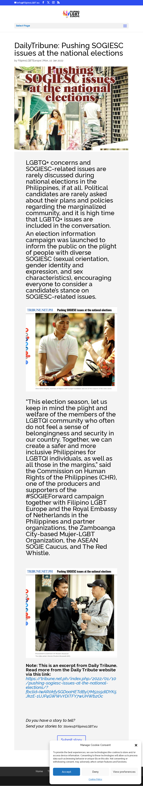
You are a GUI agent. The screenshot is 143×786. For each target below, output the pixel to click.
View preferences (124, 771)
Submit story (71, 740)
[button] (136, 745)
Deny (95, 771)
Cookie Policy (95, 779)
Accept (66, 771)
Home (39, 771)
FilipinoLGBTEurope (29, 60)
